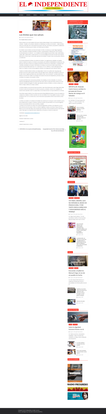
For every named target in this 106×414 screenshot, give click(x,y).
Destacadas (71, 84)
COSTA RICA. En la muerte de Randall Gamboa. (30, 129)
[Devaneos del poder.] (72, 302)
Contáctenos (67, 15)
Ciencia (35, 15)
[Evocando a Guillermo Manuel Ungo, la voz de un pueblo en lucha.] (78, 260)
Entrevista (59, 15)
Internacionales (51, 15)
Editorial (76, 84)
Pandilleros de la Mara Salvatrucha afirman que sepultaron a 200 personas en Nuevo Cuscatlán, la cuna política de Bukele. (81, 292)
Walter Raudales (30, 37)
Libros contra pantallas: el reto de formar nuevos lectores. (81, 352)
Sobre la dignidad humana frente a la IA (76, 328)
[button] (23, 15)
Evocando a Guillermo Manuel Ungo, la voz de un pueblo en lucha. (77, 273)
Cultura (42, 15)
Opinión (28, 15)
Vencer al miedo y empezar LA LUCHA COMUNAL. (80, 108)
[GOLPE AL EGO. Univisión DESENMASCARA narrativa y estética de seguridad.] (72, 118)
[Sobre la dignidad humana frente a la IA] (78, 317)
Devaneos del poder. (80, 301)
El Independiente (80, 98)
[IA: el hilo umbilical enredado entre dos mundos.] (72, 344)
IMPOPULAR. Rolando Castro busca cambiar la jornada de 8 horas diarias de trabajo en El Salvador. (77, 91)
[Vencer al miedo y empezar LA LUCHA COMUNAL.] (72, 109)
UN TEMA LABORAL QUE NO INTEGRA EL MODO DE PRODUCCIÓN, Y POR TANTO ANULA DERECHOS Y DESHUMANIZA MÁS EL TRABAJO (78, 206)
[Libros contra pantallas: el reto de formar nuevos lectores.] (72, 352)
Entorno (21, 15)
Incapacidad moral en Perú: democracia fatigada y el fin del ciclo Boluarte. (53, 129)
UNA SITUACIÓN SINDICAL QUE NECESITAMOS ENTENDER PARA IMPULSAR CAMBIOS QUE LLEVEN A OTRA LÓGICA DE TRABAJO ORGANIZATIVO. (81, 228)
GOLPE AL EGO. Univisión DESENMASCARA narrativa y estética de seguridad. (81, 117)
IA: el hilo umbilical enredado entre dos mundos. (80, 344)
